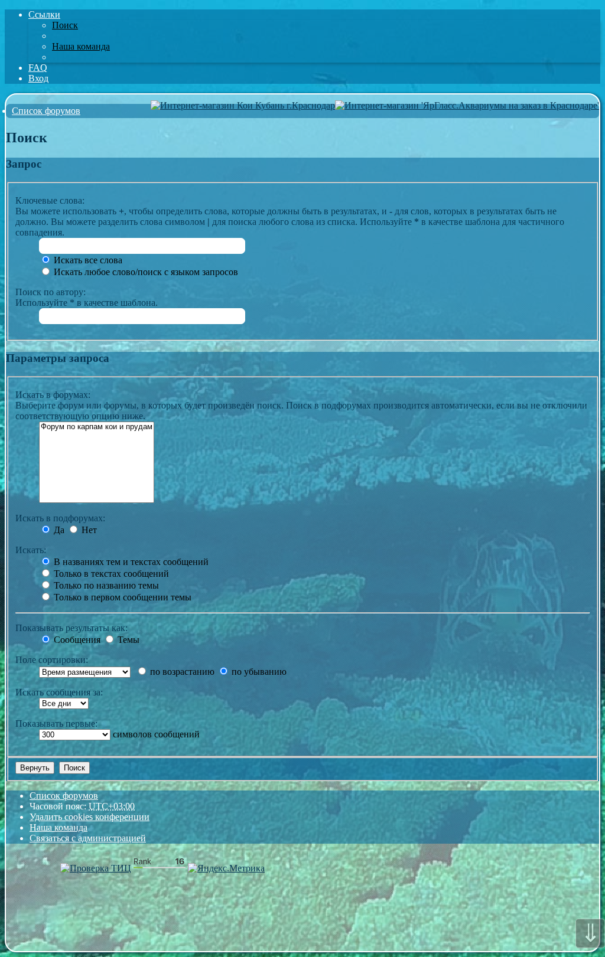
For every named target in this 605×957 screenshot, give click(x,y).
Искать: (30, 550)
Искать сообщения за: (59, 692)
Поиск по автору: (50, 292)
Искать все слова (86, 260)
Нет (88, 530)
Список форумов (64, 796)
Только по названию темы (105, 585)
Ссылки (44, 14)
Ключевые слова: (49, 200)
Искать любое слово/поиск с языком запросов (144, 272)
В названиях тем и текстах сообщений (130, 562)
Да (57, 530)
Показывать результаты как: (71, 628)
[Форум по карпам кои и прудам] (97, 427)
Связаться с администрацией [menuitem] (88, 838)
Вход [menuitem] (38, 78)
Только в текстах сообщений (110, 574)
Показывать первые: (56, 723)
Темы (127, 640)
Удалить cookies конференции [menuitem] (89, 817)
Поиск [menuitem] (65, 25)
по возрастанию (181, 672)
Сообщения (75, 640)
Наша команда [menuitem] (81, 46)
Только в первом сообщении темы (121, 597)
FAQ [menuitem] (37, 68)
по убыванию (258, 672)
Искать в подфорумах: (60, 518)
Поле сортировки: (51, 660)
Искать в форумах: (52, 395)
